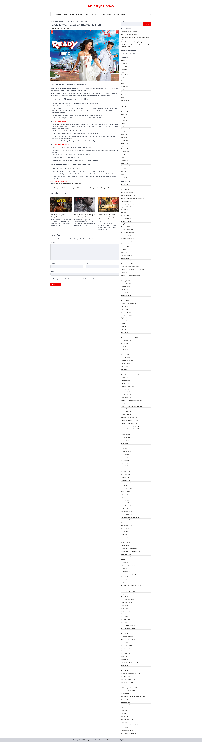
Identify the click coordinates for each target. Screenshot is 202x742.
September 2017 (125, 129)
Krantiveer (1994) (125, 491)
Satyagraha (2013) (126, 622)
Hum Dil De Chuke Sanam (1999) (129, 420)
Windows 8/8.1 (125, 716)
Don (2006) (124, 329)
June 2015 (124, 168)
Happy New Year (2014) (127, 386)
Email (88, 263)
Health (65, 14)
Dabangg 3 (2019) (126, 286)
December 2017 (125, 126)
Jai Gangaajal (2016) (126, 443)
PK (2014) (123, 559)
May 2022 (124, 80)
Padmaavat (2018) (126, 557)
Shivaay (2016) (125, 631)
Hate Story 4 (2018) (126, 397)
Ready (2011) (64, 181)
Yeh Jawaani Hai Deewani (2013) (129, 725)
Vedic (86, 14)
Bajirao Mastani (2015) (127, 229)
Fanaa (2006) (124, 349)
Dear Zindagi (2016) (126, 292)
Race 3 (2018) (125, 582)
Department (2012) (126, 295)
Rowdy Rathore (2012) (127, 602)
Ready (71, 183)
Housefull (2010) (125, 409)
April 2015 (123, 174)
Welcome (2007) (125, 702)
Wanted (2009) (125, 699)
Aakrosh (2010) (125, 187)
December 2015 (125, 157)
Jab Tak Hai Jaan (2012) (127, 440)
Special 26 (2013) (125, 653)
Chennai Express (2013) (127, 263)
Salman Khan (78, 183)
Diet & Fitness (124, 309)
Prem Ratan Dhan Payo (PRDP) (129, 565)
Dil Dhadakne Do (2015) (127, 315)
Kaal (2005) (124, 468)
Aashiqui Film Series (126, 189)
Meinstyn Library (101, 6)
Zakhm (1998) (124, 727)
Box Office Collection (126, 255)
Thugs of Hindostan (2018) (128, 679)
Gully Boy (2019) (125, 380)
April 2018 (123, 123)
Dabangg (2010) (125, 281)
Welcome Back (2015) (126, 705)
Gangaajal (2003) (125, 363)
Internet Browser (125, 434)
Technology (95, 14)
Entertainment (106, 14)
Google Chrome (125, 377)
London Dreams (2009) (127, 505)
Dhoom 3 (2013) (125, 306)
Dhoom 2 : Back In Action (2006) (129, 303)
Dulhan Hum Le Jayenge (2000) (129, 337)
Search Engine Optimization (128, 628)
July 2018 (123, 117)
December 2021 (125, 89)
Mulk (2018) (124, 534)
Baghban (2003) (125, 226)
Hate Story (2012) (125, 389)
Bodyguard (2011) (125, 246)
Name (52, 263)
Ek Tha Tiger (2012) (126, 340)
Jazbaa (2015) (125, 454)
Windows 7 (124, 713)
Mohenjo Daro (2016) (126, 525)
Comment (53, 242)
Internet (123, 431)
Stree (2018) (124, 659)
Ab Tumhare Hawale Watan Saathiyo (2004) (132, 198)
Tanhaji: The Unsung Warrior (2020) (130, 673)
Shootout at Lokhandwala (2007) (129, 636)
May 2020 (124, 106)
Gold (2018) (124, 372)
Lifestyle (79, 14)
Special (123, 651)
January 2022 (125, 86)
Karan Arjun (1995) (126, 474)
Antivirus (123, 212)
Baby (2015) (124, 224)
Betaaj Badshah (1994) (127, 241)
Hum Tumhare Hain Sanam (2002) (130, 426)
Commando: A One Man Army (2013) (130, 275)
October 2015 (124, 163)
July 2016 (123, 154)
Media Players (125, 522)
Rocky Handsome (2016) (127, 599)
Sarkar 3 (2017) (125, 616)
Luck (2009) (124, 508)
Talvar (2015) (124, 670)
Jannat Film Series (126, 451)
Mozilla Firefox (125, 531)
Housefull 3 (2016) (126, 414)
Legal (72, 14)
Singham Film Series (126, 648)
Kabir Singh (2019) (126, 471)
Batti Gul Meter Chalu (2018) (128, 238)
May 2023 (124, 66)
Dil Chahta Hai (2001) (126, 312)
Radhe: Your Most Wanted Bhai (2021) (131, 585)
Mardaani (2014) (125, 520)
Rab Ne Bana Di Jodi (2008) (128, 574)
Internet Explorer (125, 437)
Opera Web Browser (126, 554)
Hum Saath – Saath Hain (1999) (129, 423)
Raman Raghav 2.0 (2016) (128, 591)
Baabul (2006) (125, 215)
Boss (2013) (124, 252)
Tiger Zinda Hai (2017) (127, 682)
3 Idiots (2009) (125, 184)
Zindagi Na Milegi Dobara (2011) (129, 733)
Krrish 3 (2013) (125, 497)
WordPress (124, 722)
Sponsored (124, 656)
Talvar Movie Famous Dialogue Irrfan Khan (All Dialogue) (84, 216)
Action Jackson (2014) (127, 201)
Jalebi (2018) (124, 448)
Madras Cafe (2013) (126, 511)
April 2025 (124, 60)
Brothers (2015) (125, 258)
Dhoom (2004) (125, 300)
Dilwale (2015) (124, 320)
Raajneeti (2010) (125, 571)
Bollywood (123, 249)
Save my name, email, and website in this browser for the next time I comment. (76, 279)
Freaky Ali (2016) (125, 357)
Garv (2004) (124, 366)
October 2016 (124, 149)
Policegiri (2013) (125, 562)
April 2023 (124, 69)
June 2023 (124, 63)
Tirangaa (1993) (125, 685)
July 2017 (123, 131)
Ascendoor (110, 740)
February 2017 (125, 137)
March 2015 (124, 177)
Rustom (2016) (125, 605)
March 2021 (124, 97)
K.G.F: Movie (124, 463)
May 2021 (123, 94)
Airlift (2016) (124, 209)
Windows (123, 707)
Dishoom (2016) (125, 326)
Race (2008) (124, 577)
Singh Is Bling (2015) (126, 642)
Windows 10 (124, 710)
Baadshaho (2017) (126, 218)
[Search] (150, 14)
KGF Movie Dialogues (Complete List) (57, 216)
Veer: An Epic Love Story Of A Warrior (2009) (133, 696)
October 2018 (124, 112)
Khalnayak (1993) (125, 480)
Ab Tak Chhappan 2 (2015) (128, 195)
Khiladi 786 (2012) (126, 483)
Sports (116, 14)
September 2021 (125, 92)
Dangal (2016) (125, 289)
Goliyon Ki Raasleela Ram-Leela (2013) (131, 374)
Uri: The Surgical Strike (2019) (129, 688)
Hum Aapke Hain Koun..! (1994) (129, 417)
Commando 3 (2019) (126, 272)
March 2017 (124, 134)
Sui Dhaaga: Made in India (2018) (129, 662)
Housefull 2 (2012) (126, 411)
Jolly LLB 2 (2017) (126, 460)
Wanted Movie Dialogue (62, 144)
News (123, 14)
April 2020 (124, 109)
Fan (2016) (124, 346)
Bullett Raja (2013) (126, 261)
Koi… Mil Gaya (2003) (126, 488)
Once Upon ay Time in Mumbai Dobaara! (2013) (133, 551)
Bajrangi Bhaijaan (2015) (127, 232)
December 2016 (125, 143)
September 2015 (125, 166)
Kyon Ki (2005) (125, 500)
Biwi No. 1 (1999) (125, 244)
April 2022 (124, 83)
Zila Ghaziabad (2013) (127, 730)
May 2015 (123, 171)
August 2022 (124, 75)
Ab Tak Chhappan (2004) (128, 192)
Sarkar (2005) (124, 614)
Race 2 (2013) (125, 579)
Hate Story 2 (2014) (126, 392)
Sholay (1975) (124, 633)
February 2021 (125, 100)
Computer (123, 278)
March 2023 (124, 72)
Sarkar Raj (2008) (125, 619)
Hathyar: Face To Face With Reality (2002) (132, 400)
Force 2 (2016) (125, 355)
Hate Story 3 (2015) (126, 394)
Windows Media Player (127, 719)
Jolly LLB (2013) (125, 457)
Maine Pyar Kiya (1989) (127, 514)
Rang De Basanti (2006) (127, 594)
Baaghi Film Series (126, 221)
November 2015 (125, 160)
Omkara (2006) (125, 545)
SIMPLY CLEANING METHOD (129, 34)
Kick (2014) (124, 485)
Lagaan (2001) (125, 503)
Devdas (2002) (125, 298)
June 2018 (124, 120)
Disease (123, 323)
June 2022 (124, 77)
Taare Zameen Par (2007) (128, 668)
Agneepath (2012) (126, 207)
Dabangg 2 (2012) (126, 283)
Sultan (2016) (124, 665)
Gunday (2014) (125, 383)
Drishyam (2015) (125, 335)
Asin (56, 183)
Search (123, 21)
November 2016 (125, 146)
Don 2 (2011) (124, 332)
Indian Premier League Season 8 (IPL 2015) (132, 429)
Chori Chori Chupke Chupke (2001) (130, 266)
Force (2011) (124, 352)
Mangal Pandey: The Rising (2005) (130, 517)
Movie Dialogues (55, 181)
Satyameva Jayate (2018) (128, 625)
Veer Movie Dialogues (61, 121)
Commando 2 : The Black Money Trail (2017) (132, 269)
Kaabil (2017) (124, 466)
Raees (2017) (124, 588)
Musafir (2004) (125, 537)
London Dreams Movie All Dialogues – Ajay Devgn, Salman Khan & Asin (106, 217)
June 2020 (124, 103)
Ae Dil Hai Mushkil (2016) (127, 204)
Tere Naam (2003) (126, 676)
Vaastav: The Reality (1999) (128, 690)
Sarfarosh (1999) (125, 611)
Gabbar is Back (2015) (127, 360)
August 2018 (124, 114)
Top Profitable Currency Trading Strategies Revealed (135, 42)
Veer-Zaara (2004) (126, 693)
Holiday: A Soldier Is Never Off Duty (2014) (132, 406)
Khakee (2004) (125, 477)
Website (52, 271)
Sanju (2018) (124, 608)
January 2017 (124, 140)
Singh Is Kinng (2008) (126, 645)
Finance (58, 14)
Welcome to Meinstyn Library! (129, 31)
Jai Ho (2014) (124, 446)
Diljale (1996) (124, 318)
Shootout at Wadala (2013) (128, 639)
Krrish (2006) (124, 494)
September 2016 (125, 151)
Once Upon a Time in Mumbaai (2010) (131, 548)
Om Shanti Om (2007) (127, 542)
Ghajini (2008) (125, 369)
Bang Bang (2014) (126, 235)
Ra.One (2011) (124, 568)
